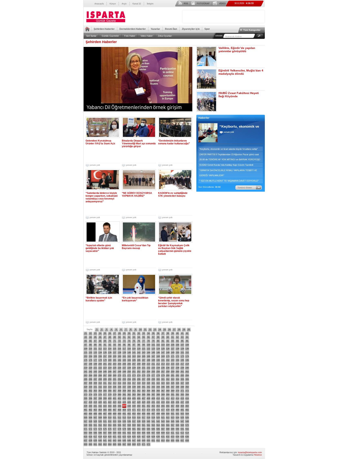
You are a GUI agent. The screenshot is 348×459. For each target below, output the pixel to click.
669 (134, 444)
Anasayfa (99, 3)
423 (114, 402)
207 (134, 364)
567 (172, 425)
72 (119, 341)
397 (95, 398)
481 (182, 409)
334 (110, 387)
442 (100, 406)
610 (168, 432)
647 (134, 440)
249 (124, 371)
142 (139, 352)
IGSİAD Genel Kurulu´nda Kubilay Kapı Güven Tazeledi (226, 165)
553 (105, 425)
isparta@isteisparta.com (250, 452)
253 (143, 371)
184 (129, 360)
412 (168, 398)
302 (168, 379)
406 (139, 398)
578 (119, 429)
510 (110, 417)
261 (182, 371)
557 (124, 425)
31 (134, 333)
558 (129, 425)
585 (153, 429)
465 (105, 409)
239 (182, 367)
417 (85, 402)
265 (95, 375)
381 (124, 394)
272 (129, 375)
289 (105, 379)
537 (134, 421)
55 (143, 337)
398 (100, 398)
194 (177, 360)
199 (95, 364)
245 (105, 371)
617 (95, 436)
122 (148, 348)
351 (85, 390)
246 (110, 371)
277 (153, 375)
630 (158, 436)
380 (119, 394)
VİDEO (222, 3)
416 (187, 398)
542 (158, 421)
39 (172, 333)
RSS (186, 3)
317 (134, 383)
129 (182, 348)
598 (110, 432)
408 (148, 398)
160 (119, 356)
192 (168, 360)
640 (100, 440)
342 (148, 387)
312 (110, 383)
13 (155, 329)
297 (143, 379)
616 (90, 436)
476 (158, 409)
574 (100, 429)
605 (143, 432)
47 (105, 337)
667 (124, 444)
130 (187, 348)
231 (143, 367)
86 (187, 341)
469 (124, 409)
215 (172, 364)
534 (119, 421)
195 (182, 360)
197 (85, 364)
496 (148, 413)
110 (90, 348)
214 (168, 364)
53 (134, 337)
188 (148, 360)
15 (164, 329)
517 (143, 417)
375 (95, 394)
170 (168, 356)
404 (129, 398)
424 (119, 402)
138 (119, 352)
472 (139, 409)
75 (134, 341)
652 (158, 440)
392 (177, 394)
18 (179, 329)
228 (129, 367)
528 (90, 421)
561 (143, 425)
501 (172, 413)
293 (124, 379)
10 (140, 329)
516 (139, 417)
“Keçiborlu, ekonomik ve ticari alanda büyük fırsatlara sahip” (228, 149)
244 (100, 371)
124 (158, 348)
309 (95, 383)
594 (90, 432)
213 (163, 364)
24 (100, 333)
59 (163, 337)
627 (143, 436)
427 (134, 402)
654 (168, 440)
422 (110, 402)
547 (182, 421)
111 (95, 348)
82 (168, 341)
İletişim (150, 3)
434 (168, 402)
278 (158, 375)
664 (110, 444)
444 (110, 406)
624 (129, 436)
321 (153, 383)
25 (105, 333)
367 (163, 390)
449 (134, 406)
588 (168, 429)
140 (129, 352)
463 (95, 409)
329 (85, 387)
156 (100, 356)
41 (182, 333)
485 (95, 413)
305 (182, 379)
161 (124, 356)
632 (168, 436)
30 (129, 333)
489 (114, 413)
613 (182, 432)
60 (168, 337)
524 (177, 417)
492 (129, 413)
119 (134, 348)
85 (182, 341)
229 (134, 367)
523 (172, 417)
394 (187, 394)
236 (168, 367)
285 (85, 379)
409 (153, 398)
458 (177, 406)
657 (182, 440)
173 (182, 356)
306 (187, 379)
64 (187, 337)
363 (143, 390)
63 (182, 337)
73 (124, 341)
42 (187, 333)
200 (100, 364)
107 (182, 344)
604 (139, 432)
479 (172, 409)
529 (95, 421)
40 (177, 333)
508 (100, 417)
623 (124, 436)
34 (148, 333)
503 (182, 413)
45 (95, 337)
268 (110, 375)
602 (129, 432)
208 (139, 364)
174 (187, 356)
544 (168, 421)
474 (148, 409)
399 (105, 398)
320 (148, 383)
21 (85, 333)
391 (172, 394)
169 (163, 356)
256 (158, 371)
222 (100, 367)
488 (110, 413)
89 (95, 344)
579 (124, 429)
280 (168, 375)
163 (134, 356)
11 (145, 329)
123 (153, 348)
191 (163, 360)
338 (129, 387)
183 (124, 360)
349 (182, 387)
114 (109, 348)
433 (163, 402)
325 (172, 383)
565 (163, 425)
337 (124, 387)
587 (163, 429)
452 (148, 406)
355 (105, 390)
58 (158, 337)
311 (105, 383)
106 (177, 344)
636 (187, 436)
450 (139, 406)
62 (177, 337)
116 (119, 348)
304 (177, 379)
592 (187, 429)
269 (114, 375)
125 (163, 348)
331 (95, 387)
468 (119, 409)
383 (134, 394)
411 (163, 398)
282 (177, 375)
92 (110, 344)
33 (143, 333)
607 (153, 432)
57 (153, 337)
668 (129, 444)
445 (114, 406)
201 (105, 364)
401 (114, 398)
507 (95, 417)
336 (119, 387)
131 (85, 352)
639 (95, 440)
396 (90, 398)
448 (129, 406)
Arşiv (124, 3)
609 (163, 432)
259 (172, 371)
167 (153, 356)
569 (182, 425)
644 (119, 440)
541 (153, 421)
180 (110, 360)
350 (187, 387)
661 (95, 444)
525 (182, 417)
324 (168, 383)
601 (124, 432)
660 (90, 444)
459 (182, 406)
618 (100, 436)
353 (95, 390)
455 (163, 406)
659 (85, 444)
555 (114, 425)
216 (177, 364)
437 (182, 402)
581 (134, 429)
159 (114, 356)
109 (85, 348)
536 (129, 421)
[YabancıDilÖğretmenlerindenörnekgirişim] (138, 79)
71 (114, 341)
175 (85, 360)
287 (95, 379)
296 (139, 379)
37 (163, 333)
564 (158, 425)
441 (95, 406)
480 (177, 409)
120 (139, 348)
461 (85, 409)
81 (163, 341)
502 (177, 413)
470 (129, 409)
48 (110, 337)
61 (172, 337)
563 (153, 425)
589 (172, 429)
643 (114, 440)
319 (143, 383)
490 (119, 413)
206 (129, 364)
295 (134, 379)
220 (90, 367)
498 (158, 413)
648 (139, 440)
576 (110, 429)
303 (172, 379)
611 (172, 432)
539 (143, 421)
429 (143, 402)
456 (168, 406)
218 (187, 364)
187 (143, 360)
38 (168, 333)
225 (114, 367)
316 (129, 383)
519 (153, 417)
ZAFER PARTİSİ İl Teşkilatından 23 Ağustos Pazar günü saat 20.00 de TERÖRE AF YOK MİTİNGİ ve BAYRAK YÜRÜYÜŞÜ (229, 157)
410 (158, 398)
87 (85, 344)
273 (134, 375)
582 (139, 429)
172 (177, 356)
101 (153, 344)
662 (100, 444)
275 (143, 375)
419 (95, 402)
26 (110, 333)
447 (124, 406)
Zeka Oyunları (165, 36)
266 (100, 375)
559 (134, 425)
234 (158, 367)
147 (163, 352)
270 (119, 375)
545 (172, 421)
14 (159, 329)
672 (148, 444)
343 (153, 387)
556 (119, 425)
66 (90, 341)
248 (119, 371)
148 (168, 352)
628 (148, 436)
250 (129, 371)
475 (153, 409)
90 (100, 344)
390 (168, 394)
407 (143, 398)
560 (139, 425)
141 (134, 352)
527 (85, 421)
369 (172, 390)
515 (134, 417)
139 (124, 352)
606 (148, 432)
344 (158, 387)
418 (90, 402)
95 (124, 344)
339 (134, 387)
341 (143, 387)
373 (85, 394)
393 (182, 394)
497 (153, 413)
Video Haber (147, 36)
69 (105, 341)
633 (172, 436)
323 (163, 383)
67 (95, 341)
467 (114, 409)
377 (105, 394)
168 (158, 356)
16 (169, 329)
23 (95, 333)
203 (114, 364)
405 (134, 398)
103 (163, 344)
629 (153, 436)
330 (90, 387)
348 (177, 387)
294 (129, 379)
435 (172, 402)
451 (143, 406)
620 (110, 436)
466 (110, 409)
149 (172, 352)
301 (163, 379)
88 (90, 344)
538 (139, 421)
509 (105, 417)
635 (182, 436)
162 (129, 356)
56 (148, 337)
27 (114, 333)
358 (119, 390)
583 (143, 429)
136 (110, 352)
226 (119, 367)
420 (100, 402)
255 (153, 371)
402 (119, 398)
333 (105, 387)
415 (182, 398)
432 (158, 402)
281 (172, 375)
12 (150, 329)
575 (105, 429)
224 (110, 367)
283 (182, 375)
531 (105, 421)
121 (143, 348)
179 (105, 360)
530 (100, 421)
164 (139, 356)
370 (177, 390)
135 (105, 352)
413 (172, 398)
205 (124, 364)
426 (129, 402)
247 (114, 371)
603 (134, 432)
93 (114, 344)
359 (124, 390)
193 (172, 360)
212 (158, 364)
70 (110, 341)
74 (129, 341)
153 (85, 356)
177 (95, 360)
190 (158, 360)
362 (139, 390)
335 (114, 387)
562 (148, 425)
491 (124, 413)
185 (134, 360)
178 (100, 360)
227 (124, 367)
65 (85, 341)
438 (187, 402)
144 (148, 352)
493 (134, 413)
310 (100, 383)
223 (105, 367)
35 (153, 333)
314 (119, 383)
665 (114, 444)
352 (90, 390)
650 (148, 440)
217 (182, 364)
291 (114, 379)
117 (124, 348)
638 (90, 440)
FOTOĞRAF (203, 3)
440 (90, 406)
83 (172, 341)
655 (172, 440)
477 (163, 409)
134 (100, 352)
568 (177, 425)
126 (168, 348)
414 (177, 398)
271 (124, 375)
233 (153, 367)
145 (153, 352)
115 (114, 348)
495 (143, 413)
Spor (207, 29)
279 (163, 375)
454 (158, 406)
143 (143, 352)
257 (163, 371)
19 (184, 329)
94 (119, 344)
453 (153, 406)
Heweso (258, 455)
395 (85, 398)
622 (119, 436)
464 (100, 409)
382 (129, 394)
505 (85, 417)
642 (110, 440)
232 (148, 367)
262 (187, 371)
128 (177, 348)
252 (139, 371)
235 (163, 367)
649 (143, 440)
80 (158, 341)
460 (187, 406)
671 (143, 444)
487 (105, 413)
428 (139, 402)
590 (177, 429)
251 (134, 371)
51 (124, 337)
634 (177, 436)
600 (119, 432)
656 (177, 440)
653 (163, 440)
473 (143, 409)
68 (100, 341)
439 (85, 406)
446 (119, 406)
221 (95, 367)
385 (143, 394)
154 (90, 356)
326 (177, 383)
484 (90, 413)
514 (129, 417)
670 (139, 444)
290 (110, 379)
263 (85, 375)
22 (90, 333)
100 (148, 344)
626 (139, 436)
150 (177, 352)
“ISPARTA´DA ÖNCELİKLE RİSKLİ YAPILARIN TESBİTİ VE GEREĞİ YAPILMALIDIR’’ (228, 173)
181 (114, 360)
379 (114, 394)
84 (177, 341)
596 (100, 432)
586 (158, 429)
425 (124, 402)
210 (148, 364)
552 (100, 425)
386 (148, 394)
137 (114, 352)
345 (163, 387)
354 (100, 390)
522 (168, 417)
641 (105, 440)
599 (114, 432)
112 (100, 348)
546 (177, 421)
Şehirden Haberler (104, 29)
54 (139, 337)
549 (85, 425)
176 (90, 360)
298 (148, 379)
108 (187, 344)
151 (182, 352)
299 (153, 379)
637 (85, 440)
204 (119, 364)
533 (114, 421)
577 (114, 429)
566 (168, 425)
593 (85, 432)
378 (110, 394)
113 (105, 348)
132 (90, 352)
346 (168, 387)
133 (95, 352)
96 (129, 344)
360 (129, 390)
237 (172, 367)
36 (158, 333)
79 (153, 341)
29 (124, 333)
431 (153, 402)
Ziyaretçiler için (191, 29)
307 (85, 383)
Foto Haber (129, 36)
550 (90, 425)
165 (143, 356)
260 (177, 371)
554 (110, 425)
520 (158, 417)
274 (139, 375)
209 (143, 364)
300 (158, 379)
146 (158, 352)
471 (134, 409)
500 (168, 413)
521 (163, 417)
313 (114, 383)
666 (119, 444)
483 (85, 413)
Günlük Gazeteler (110, 36)
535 (124, 421)
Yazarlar (155, 29)
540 (148, 421)
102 (158, 344)
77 (143, 341)
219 (85, 367)
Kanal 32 (137, 3)
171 (172, 356)
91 (105, 344)
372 (187, 390)
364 (148, 390)
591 (182, 429)
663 (105, 444)
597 (105, 432)
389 (163, 394)
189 (153, 360)
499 (163, 413)
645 (124, 440)
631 (163, 436)
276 (148, 375)
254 (148, 371)
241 (85, 371)
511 (114, 417)
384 (139, 394)
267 (105, 375)
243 (95, 371)
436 (177, 402)
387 (153, 394)
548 (187, 421)
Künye (113, 3)
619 (105, 436)
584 (148, 429)
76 (139, 341)
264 (90, 375)
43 (85, 337)
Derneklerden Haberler (132, 29)
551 (95, 425)
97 (134, 344)
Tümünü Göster (244, 187)
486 (100, 413)
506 (90, 417)
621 (114, 436)
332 (100, 387)
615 (85, 436)
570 (187, 425)
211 (153, 364)
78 (148, 341)
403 (124, 398)
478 (168, 409)
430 (148, 402)
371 (182, 390)
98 (139, 344)
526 (187, 417)
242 (90, 371)
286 (90, 379)
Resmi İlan (171, 29)
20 (188, 329)
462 (90, 409)
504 (187, 413)
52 (129, 337)
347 (172, 387)
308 (90, 383)
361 (134, 390)
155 (95, 356)
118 (129, 348)
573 (95, 429)
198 (90, 364)
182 (119, 360)
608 (158, 432)
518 (148, 417)
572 (90, 429)
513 (124, 417)
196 (187, 360)
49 (114, 337)
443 (105, 406)
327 (182, 383)
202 (110, 364)
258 (168, 371)
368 (168, 390)
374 (90, 394)
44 (90, 337)
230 (139, 367)
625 (134, 436)
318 (139, 383)
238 (177, 367)
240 (187, 367)
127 (172, 348)
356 (110, 390)
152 (187, 352)
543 (163, 421)
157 (105, 356)
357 (114, 390)
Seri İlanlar (91, 36)
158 (110, 356)
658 (187, 440)
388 (158, 394)
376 (100, 394)
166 (148, 356)
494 (139, 413)
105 (172, 344)
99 (143, 344)
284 (187, 375)
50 (119, 337)
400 (110, 398)
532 (110, 421)
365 (153, 390)
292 (119, 379)
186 (139, 360)
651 (153, 440)
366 (158, 390)
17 (174, 329)
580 (129, 429)
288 (100, 379)
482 (187, 409)
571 (85, 429)
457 (172, 406)
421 (105, 402)
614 (187, 432)
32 (139, 333)
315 (124, 383)
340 (139, 387)
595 (95, 432)
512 (119, 417)
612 (177, 432)
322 (158, 383)
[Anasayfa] (106, 22)
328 (187, 383)
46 (100, 337)
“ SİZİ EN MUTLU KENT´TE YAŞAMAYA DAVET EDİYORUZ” (229, 181)
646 (129, 440)
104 (168, 344)
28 (119, 333)
